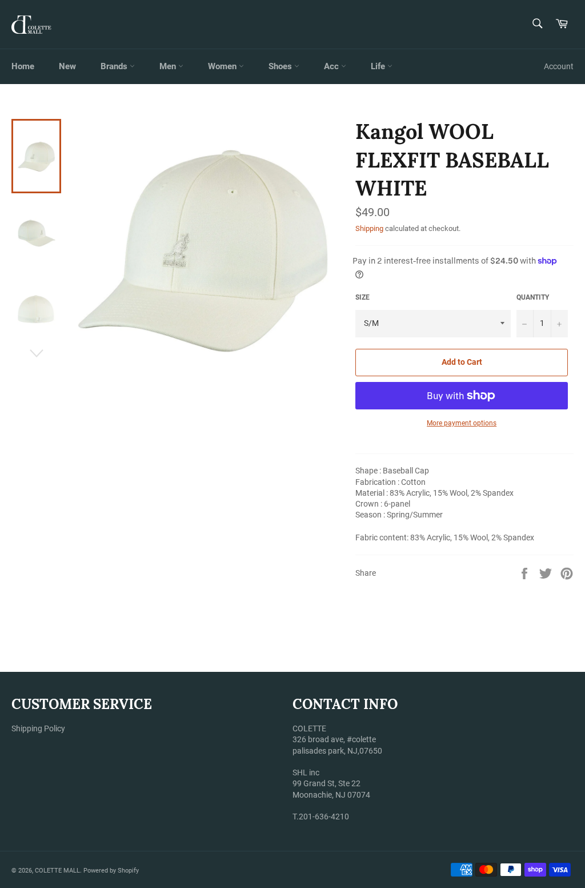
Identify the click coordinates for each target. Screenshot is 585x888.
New (67, 66)
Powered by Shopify (111, 870)
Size (362, 297)
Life (379, 66)
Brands (115, 66)
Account (559, 66)
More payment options (461, 423)
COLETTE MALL (57, 870)
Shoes (281, 66)
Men (168, 66)
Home (22, 66)
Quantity (532, 297)
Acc (332, 66)
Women (223, 66)
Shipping (369, 228)
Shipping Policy (38, 728)
